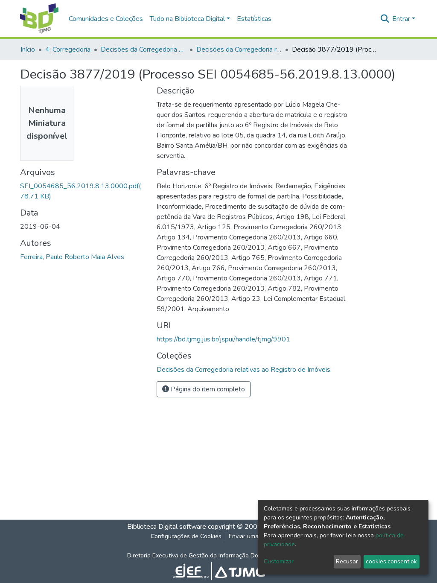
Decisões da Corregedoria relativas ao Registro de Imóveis (239, 49)
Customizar (279, 561)
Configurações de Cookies (186, 536)
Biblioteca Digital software (166, 526)
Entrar (401, 18)
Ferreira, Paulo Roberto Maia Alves (72, 257)
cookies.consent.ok (391, 561)
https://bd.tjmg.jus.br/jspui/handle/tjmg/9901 (223, 339)
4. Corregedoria (67, 49)
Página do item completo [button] (207, 389)
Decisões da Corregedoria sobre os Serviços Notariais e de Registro (143, 49)
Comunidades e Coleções (106, 18)
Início (27, 49)
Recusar (347, 561)
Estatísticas (254, 18)
